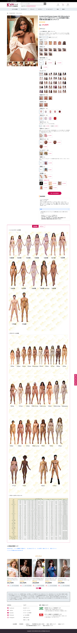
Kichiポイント (26, 608)
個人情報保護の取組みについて (33, 625)
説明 (41, 209)
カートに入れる (55, 193)
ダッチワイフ (24, 9)
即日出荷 (28, 6)
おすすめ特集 (14, 9)
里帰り (63, 9)
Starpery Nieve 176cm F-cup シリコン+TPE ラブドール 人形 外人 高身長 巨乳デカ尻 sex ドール (26, 579)
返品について (61, 624)
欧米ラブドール (46, 548)
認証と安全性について (62, 217)
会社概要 (15, 624)
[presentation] (37, 588)
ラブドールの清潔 (27, 612)
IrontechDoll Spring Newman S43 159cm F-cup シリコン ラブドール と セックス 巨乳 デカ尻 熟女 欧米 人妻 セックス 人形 (64, 579)
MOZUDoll (33, 6)
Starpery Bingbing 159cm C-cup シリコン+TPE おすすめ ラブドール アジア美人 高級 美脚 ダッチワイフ (38, 579)
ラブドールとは (26, 610)
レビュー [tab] (42, 226)
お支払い (28, 624)
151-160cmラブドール (31, 548)
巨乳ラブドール (53, 548)
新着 (58, 9)
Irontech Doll (12, 13)
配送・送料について (51, 624)
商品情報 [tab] (35, 226)
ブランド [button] (32, 9)
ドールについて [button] (49, 9)
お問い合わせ (26, 617)
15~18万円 (39, 548)
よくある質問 (26, 615)
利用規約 (21, 624)
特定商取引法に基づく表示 (38, 624)
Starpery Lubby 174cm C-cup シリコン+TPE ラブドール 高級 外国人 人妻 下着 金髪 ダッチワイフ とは (13, 579)
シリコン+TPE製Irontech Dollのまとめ (15, 550)
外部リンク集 (26, 620)
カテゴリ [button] (40, 9)
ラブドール (23, 594)
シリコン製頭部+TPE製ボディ (20, 548)
